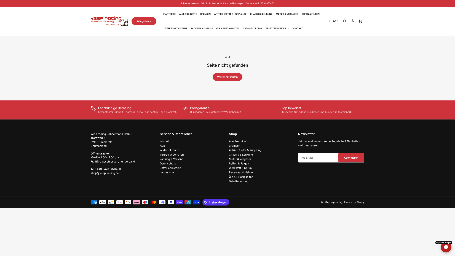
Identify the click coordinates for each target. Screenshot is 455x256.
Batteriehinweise (170, 168)
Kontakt (298, 28)
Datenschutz (168, 163)
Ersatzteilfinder (276, 28)
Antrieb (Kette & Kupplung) (230, 14)
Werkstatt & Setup (175, 28)
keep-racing (336, 202)
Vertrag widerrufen (172, 154)
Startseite (169, 14)
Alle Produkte (188, 14)
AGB (162, 145)
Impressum (167, 172)
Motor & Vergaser (287, 14)
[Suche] (345, 21)
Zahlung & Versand (171, 159)
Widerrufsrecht (169, 150)
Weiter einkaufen (227, 76)
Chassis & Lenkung (261, 14)
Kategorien (142, 21)
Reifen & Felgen (311, 14)
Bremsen (205, 14)
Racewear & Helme (202, 28)
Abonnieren (351, 157)
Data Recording (252, 28)
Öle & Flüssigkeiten (227, 28)
